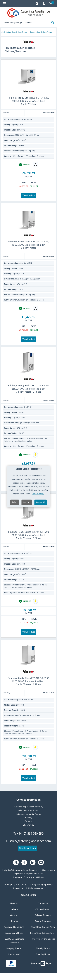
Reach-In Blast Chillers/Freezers (41, 32)
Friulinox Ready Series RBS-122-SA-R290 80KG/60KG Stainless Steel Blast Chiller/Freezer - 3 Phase (28, 681)
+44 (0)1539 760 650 (30, 833)
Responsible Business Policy (42, 932)
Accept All (40, 502)
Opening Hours (43, 954)
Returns (14, 921)
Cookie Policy (38, 493)
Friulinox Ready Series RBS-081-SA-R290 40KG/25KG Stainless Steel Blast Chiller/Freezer (28, 245)
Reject (14, 502)
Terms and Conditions (14, 926)
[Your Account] (44, 3)
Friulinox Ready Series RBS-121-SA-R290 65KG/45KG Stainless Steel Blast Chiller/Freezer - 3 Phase (28, 388)
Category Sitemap (14, 948)
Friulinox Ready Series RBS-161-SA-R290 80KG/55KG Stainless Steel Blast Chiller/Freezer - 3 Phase (28, 535)
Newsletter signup (27, 848)
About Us (14, 903)
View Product (28, 195)
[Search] (53, 22)
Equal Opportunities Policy (43, 926)
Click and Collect (42, 909)
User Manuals (14, 954)
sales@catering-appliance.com (30, 841)
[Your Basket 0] (50, 3)
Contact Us (43, 903)
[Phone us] (37, 3)
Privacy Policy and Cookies (43, 938)
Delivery (14, 909)
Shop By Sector (43, 948)
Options (26, 502)
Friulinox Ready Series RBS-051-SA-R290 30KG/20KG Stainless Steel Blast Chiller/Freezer (28, 101)
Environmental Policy (14, 932)
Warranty (14, 915)
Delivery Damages (43, 915)
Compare (6, 112)
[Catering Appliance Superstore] (28, 13)
